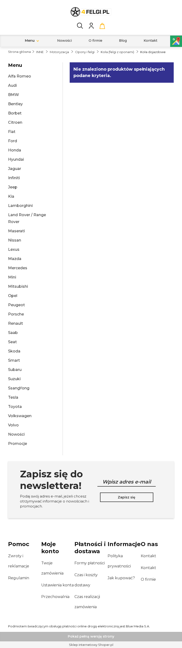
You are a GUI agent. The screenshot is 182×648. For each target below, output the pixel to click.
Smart (14, 360)
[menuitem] (30, 40)
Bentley (15, 104)
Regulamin (18, 578)
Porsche (16, 314)
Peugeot (16, 305)
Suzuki (14, 379)
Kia (11, 196)
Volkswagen (20, 416)
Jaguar (14, 168)
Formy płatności (89, 563)
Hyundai (16, 159)
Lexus (13, 249)
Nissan (14, 240)
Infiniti (14, 178)
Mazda (14, 258)
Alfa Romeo (19, 76)
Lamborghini (20, 205)
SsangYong (18, 388)
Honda (14, 150)
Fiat (11, 131)
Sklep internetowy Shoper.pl (91, 645)
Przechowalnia (55, 596)
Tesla (13, 397)
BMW (13, 94)
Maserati (16, 231)
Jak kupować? (121, 578)
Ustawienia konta (57, 585)
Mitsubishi (18, 286)
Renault (15, 323)
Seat (12, 342)
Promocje (17, 443)
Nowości (16, 434)
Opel (12, 295)
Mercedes (17, 268)
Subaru (15, 369)
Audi (12, 85)
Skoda (14, 351)
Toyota (15, 406)
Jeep (12, 187)
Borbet (15, 113)
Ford (12, 141)
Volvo (13, 425)
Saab (13, 332)
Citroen (15, 122)
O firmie (148, 579)
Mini (12, 277)
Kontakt (148, 556)
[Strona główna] (91, 12)
